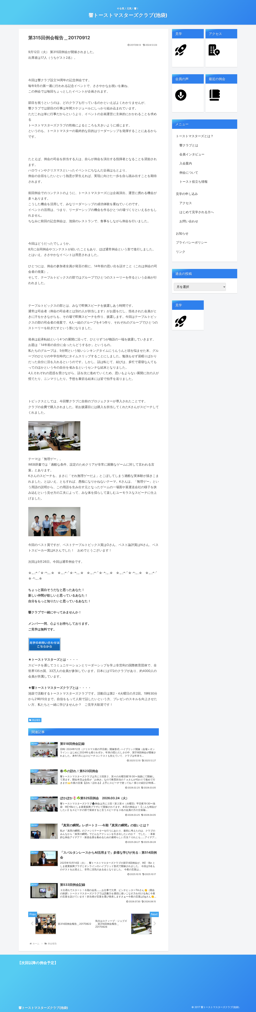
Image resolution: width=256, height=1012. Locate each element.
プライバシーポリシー (191, 242)
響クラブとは (188, 145)
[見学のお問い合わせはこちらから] (44, 644)
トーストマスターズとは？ (195, 136)
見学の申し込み (187, 194)
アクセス (185, 203)
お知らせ (182, 233)
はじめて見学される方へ (196, 212)
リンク (180, 251)
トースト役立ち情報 (193, 181)
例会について (188, 172)
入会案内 (185, 163)
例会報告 (36, 720)
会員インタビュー (191, 154)
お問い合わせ (188, 221)
